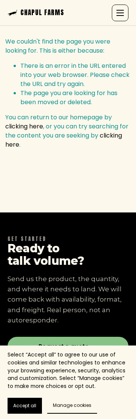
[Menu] (120, 13)
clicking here (24, 126)
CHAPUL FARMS (42, 12)
